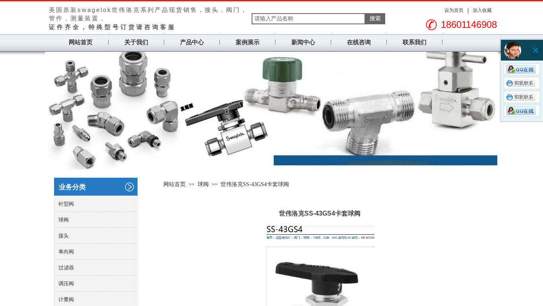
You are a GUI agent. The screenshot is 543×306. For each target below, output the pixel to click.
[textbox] (308, 18)
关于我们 (136, 42)
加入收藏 (482, 10)
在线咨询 (359, 42)
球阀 (203, 184)
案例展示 (248, 42)
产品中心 (192, 42)
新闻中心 (303, 42)
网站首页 (81, 42)
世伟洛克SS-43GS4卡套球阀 (255, 184)
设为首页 (453, 10)
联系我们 (415, 42)
